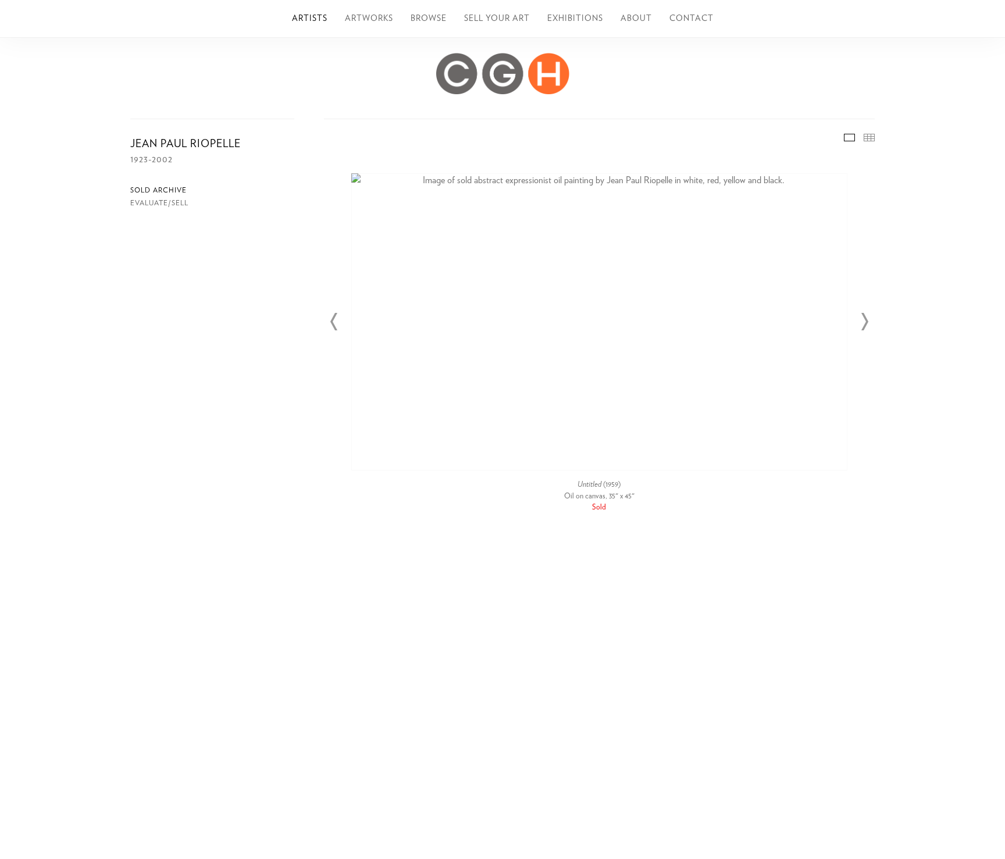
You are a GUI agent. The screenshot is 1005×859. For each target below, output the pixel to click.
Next (864, 321)
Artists (309, 19)
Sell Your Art (497, 19)
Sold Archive (158, 190)
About (636, 19)
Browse (429, 19)
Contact (691, 19)
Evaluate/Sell (159, 202)
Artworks (369, 19)
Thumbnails (869, 137)
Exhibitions (575, 19)
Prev (334, 321)
